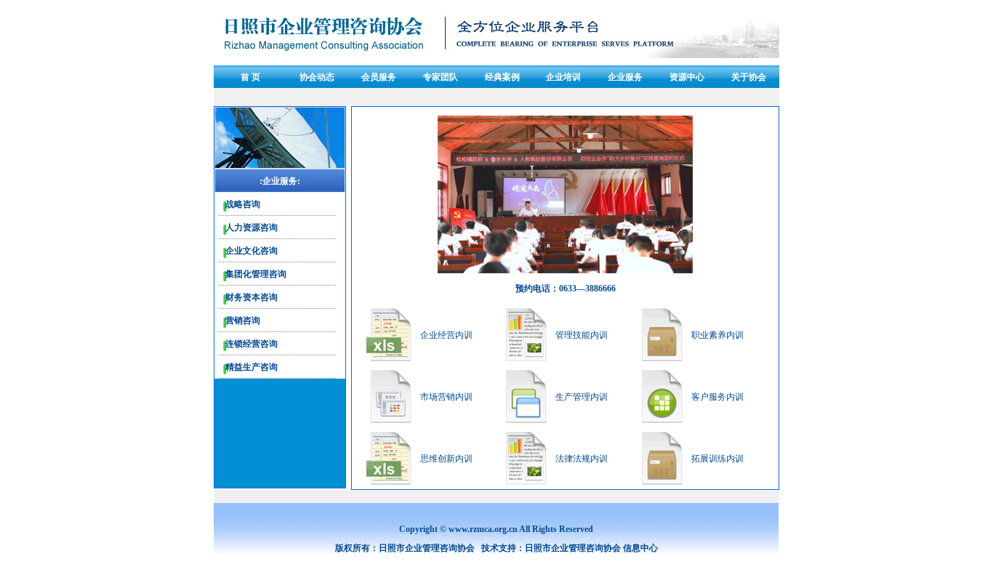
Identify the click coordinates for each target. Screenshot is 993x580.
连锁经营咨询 (251, 344)
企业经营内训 (446, 335)
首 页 (250, 77)
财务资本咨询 (251, 297)
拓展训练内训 (717, 459)
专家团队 (440, 77)
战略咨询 (242, 204)
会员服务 (378, 77)
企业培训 (563, 77)
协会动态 (316, 77)
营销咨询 (242, 320)
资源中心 (687, 77)
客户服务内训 (717, 397)
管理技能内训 (581, 335)
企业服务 (625, 77)
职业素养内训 (717, 335)
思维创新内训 (446, 459)
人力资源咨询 (251, 227)
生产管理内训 (581, 397)
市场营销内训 (446, 397)
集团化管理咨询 (255, 274)
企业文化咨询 (251, 251)
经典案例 (502, 77)
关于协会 (748, 77)
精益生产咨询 (251, 367)
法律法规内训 (581, 459)
